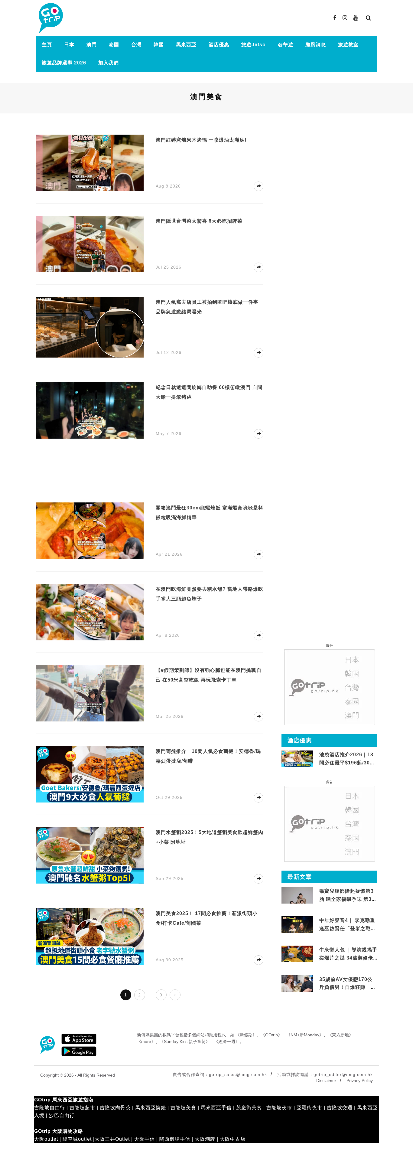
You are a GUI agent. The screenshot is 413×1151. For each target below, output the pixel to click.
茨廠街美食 (249, 1107)
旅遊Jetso (253, 44)
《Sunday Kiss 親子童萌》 (185, 1041)
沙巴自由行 (62, 1115)
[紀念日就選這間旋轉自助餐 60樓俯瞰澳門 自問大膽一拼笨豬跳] (90, 410)
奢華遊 (285, 44)
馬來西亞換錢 (150, 1107)
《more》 (146, 1041)
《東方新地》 (340, 1034)
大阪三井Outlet (112, 1139)
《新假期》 (246, 1034)
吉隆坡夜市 (279, 1107)
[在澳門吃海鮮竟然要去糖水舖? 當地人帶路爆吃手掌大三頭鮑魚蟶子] (90, 611)
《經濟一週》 (226, 1041)
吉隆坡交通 (340, 1107)
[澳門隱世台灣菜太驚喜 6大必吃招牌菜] (90, 243)
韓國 (159, 44)
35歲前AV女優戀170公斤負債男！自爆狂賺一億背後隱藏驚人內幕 (347, 987)
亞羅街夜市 (309, 1107)
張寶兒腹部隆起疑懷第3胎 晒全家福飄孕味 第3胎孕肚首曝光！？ (348, 899)
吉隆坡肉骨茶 (115, 1107)
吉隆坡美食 (183, 1107)
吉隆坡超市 (82, 1107)
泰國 (114, 44)
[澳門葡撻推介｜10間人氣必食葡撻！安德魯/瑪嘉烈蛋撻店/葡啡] (90, 774)
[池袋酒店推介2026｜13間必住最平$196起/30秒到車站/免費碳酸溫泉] (297, 758)
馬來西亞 (186, 44)
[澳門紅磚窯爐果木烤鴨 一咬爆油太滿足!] (90, 162)
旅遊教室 (348, 44)
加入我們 (108, 62)
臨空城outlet (77, 1139)
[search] (368, 17)
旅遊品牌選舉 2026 (64, 62)
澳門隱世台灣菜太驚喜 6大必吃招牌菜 (199, 221)
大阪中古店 (233, 1139)
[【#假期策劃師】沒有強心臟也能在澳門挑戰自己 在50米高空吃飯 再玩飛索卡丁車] (90, 692)
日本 (69, 44)
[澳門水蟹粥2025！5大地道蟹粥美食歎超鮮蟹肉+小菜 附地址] (90, 855)
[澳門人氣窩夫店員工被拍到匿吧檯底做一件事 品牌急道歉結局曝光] (90, 326)
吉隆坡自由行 (49, 1107)
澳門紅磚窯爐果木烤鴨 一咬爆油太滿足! (201, 139)
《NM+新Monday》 (305, 1034)
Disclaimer (326, 1080)
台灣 (136, 44)
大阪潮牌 (205, 1139)
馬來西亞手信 (216, 1107)
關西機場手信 (174, 1139)
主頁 (47, 44)
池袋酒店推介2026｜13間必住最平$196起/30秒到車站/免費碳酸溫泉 (347, 762)
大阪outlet (46, 1139)
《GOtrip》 (271, 1034)
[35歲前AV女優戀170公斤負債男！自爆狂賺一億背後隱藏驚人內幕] (297, 983)
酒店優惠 (219, 44)
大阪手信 (144, 1139)
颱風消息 (315, 44)
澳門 (91, 44)
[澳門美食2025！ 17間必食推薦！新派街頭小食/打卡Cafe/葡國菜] (90, 936)
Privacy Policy (359, 1080)
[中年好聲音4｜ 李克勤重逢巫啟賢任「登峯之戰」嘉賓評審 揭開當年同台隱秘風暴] (297, 924)
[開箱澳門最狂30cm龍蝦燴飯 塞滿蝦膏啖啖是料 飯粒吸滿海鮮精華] (90, 530)
